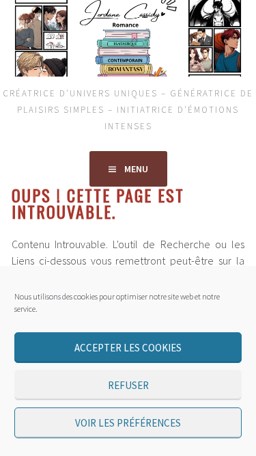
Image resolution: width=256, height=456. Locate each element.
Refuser (128, 385)
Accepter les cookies (128, 347)
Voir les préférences (128, 422)
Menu (136, 169)
